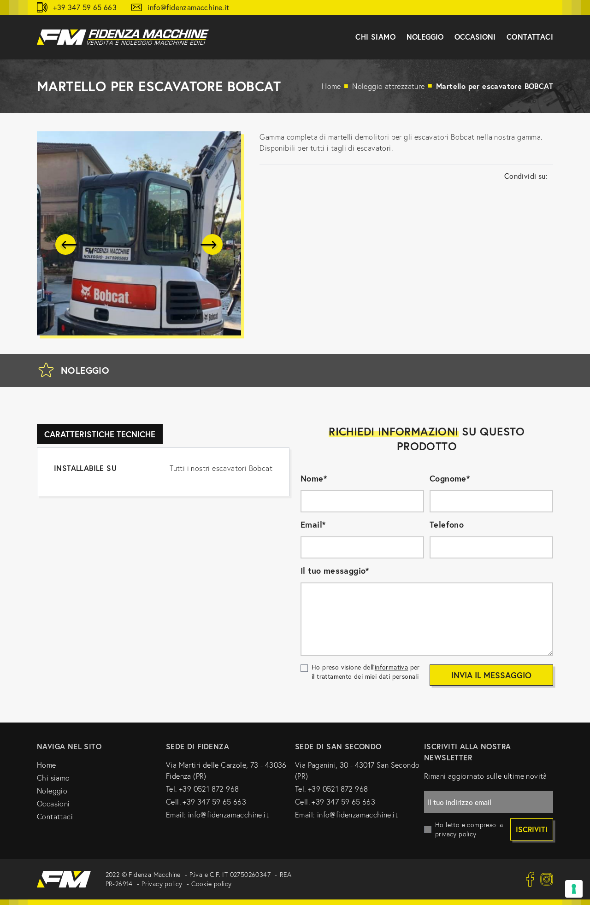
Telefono (447, 524)
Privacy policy (162, 884)
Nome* (314, 478)
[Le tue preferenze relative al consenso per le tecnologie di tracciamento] (574, 889)
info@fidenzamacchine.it (188, 7)
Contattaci (530, 36)
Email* (313, 524)
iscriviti (532, 829)
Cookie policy (211, 884)
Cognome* (450, 478)
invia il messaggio (491, 675)
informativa (391, 667)
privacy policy (456, 834)
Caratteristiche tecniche (99, 434)
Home (331, 86)
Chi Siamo (375, 36)
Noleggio (52, 790)
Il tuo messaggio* (335, 570)
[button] (66, 245)
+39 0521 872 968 (209, 788)
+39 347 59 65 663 (85, 7)
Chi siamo (53, 777)
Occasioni (53, 803)
